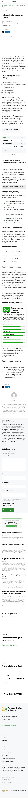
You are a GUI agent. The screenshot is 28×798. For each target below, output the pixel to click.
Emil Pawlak (4, 740)
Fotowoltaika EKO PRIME (13, 694)
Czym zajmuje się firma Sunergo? (9, 82)
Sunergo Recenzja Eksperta (8, 92)
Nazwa (4, 473)
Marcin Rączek (5, 731)
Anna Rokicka (5, 737)
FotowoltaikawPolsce (6, 5)
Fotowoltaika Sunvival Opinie (12, 666)
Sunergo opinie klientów (7, 93)
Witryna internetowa (7, 490)
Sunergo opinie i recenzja (7, 90)
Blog (12, 5)
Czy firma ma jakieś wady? (8, 87)
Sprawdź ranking (12, 526)
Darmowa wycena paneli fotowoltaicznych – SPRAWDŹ (14, 84)
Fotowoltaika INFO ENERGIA (14, 679)
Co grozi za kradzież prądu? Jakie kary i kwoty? (13, 558)
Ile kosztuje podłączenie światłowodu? (13, 544)
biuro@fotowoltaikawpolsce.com (9, 725)
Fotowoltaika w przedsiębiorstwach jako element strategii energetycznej (14, 592)
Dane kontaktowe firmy (9, 89)
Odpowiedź (4, 444)
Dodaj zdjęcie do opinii (8, 503)
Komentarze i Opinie (6, 752)
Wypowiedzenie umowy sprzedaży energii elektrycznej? (12, 533)
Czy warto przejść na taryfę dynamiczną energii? (14, 575)
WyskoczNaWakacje (6, 755)
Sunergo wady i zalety (7, 85)
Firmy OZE (5, 10)
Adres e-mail (5, 482)
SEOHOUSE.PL (5, 790)
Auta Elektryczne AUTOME (8, 761)
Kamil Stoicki (4, 734)
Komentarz (5, 455)
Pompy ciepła (6, 137)
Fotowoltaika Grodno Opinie (12, 638)
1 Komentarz (5, 25)
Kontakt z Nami (5, 749)
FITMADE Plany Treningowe (8, 758)
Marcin (10, 21)
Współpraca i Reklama (7, 747)
